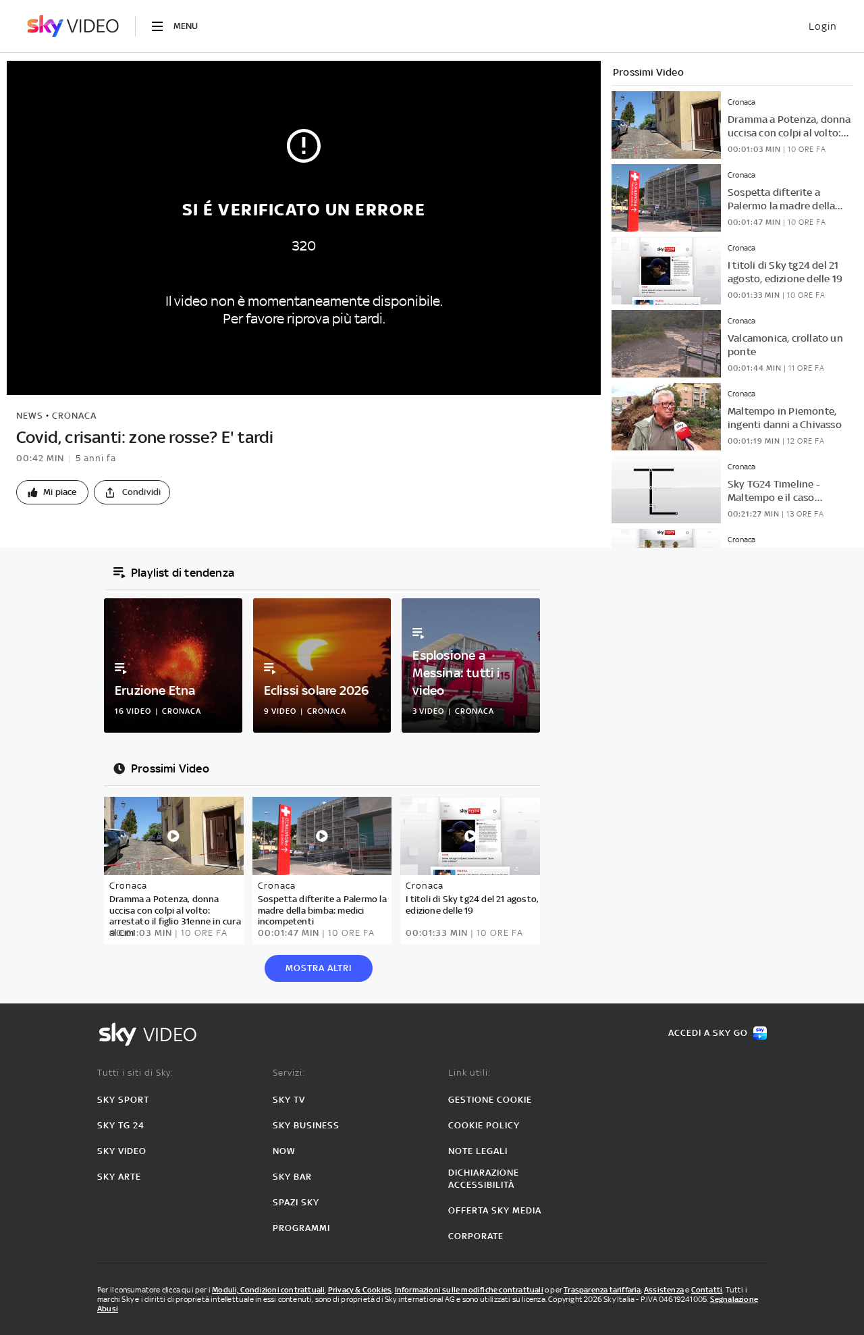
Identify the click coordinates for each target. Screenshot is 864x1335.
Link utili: (469, 1073)
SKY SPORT (123, 1100)
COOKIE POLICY (484, 1125)
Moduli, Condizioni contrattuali (268, 1289)
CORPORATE (476, 1236)
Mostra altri (319, 968)
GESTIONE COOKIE (490, 1100)
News (29, 416)
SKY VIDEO (121, 1151)
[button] (52, 492)
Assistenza (664, 1289)
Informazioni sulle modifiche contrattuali (469, 1289)
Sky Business (306, 1125)
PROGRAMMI (301, 1228)
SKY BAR (292, 1177)
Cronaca (74, 416)
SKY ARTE (119, 1177)
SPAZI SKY (296, 1202)
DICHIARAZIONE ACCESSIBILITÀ (483, 1179)
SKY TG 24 (120, 1125)
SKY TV (289, 1100)
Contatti (707, 1289)
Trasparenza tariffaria (602, 1289)
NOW (284, 1151)
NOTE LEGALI (478, 1151)
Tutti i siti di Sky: (135, 1073)
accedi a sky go (708, 1033)
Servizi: (289, 1073)
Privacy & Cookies (360, 1289)
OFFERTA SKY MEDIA (494, 1210)
